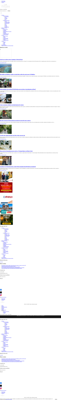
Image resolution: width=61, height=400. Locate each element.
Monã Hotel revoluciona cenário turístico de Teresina (9, 359)
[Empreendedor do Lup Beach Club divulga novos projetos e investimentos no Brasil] (6, 87)
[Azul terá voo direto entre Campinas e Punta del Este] (6, 57)
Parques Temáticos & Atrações (7, 31)
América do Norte (7, 22)
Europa (6, 25)
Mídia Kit (4, 312)
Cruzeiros (4, 242)
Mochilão (4, 32)
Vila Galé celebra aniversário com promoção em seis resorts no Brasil (11, 360)
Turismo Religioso (5, 34)
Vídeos (4, 42)
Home (2, 305)
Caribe (6, 237)
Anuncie (3, 2)
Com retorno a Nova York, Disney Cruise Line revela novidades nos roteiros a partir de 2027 (14, 265)
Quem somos (3, 299)
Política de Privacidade (9, 399)
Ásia (5, 236)
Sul (5, 19)
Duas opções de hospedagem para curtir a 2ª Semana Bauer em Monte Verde (16, 151)
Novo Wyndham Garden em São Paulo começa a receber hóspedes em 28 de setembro (13, 267)
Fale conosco (3, 298)
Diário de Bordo (5, 29)
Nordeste (6, 18)
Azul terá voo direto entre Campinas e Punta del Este (11, 59)
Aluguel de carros (5, 38)
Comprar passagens (5, 40)
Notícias (4, 254)
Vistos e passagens (5, 251)
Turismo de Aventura (6, 33)
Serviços (3, 35)
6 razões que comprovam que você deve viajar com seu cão (12, 135)
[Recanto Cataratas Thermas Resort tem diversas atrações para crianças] (6, 118)
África (6, 327)
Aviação (4, 37)
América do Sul (7, 23)
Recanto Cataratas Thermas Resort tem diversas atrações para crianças (15, 120)
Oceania (6, 26)
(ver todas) (1, 355)
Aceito (56, 399)
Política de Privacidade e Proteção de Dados (7, 45)
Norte (5, 17)
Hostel (4, 36)
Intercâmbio (4, 30)
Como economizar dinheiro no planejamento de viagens (12, 104)
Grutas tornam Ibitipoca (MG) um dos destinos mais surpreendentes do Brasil (12, 268)
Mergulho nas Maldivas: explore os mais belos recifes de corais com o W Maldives (17, 74)
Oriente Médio (7, 239)
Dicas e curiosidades (4, 27)
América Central (7, 234)
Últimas (3, 41)
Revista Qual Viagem (6, 311)
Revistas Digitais (4, 257)
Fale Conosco (3, 1)
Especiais (3, 28)
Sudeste (6, 231)
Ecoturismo (4, 245)
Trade (4, 44)
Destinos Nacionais (5, 228)
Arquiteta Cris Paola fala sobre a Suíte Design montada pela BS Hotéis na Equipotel (18, 166)
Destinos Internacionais (6, 20)
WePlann (4, 39)
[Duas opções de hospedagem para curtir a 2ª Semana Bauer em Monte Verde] (6, 149)
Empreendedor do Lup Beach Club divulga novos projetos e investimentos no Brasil (18, 89)
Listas (4, 43)
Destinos (3, 15)
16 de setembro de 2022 (3, 62)
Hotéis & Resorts (5, 248)
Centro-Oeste (6, 16)
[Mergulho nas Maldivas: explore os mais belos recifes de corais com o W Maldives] (6, 72)
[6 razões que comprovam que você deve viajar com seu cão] (6, 133)
